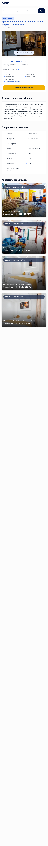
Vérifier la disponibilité (24, 88)
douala (5, 11)
